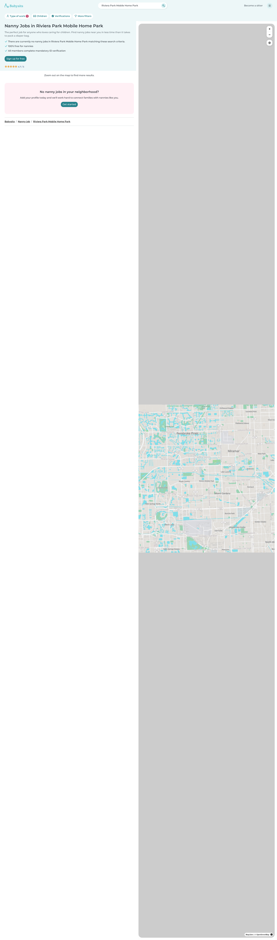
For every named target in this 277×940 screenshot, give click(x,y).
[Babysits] (14, 5)
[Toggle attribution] (271, 934)
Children (41, 16)
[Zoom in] (269, 29)
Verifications (62, 16)
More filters (84, 16)
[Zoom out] (269, 35)
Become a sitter (253, 5)
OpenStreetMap (262, 934)
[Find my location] (269, 43)
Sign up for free (15, 58)
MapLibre (249, 934)
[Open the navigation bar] (269, 5)
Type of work (18, 16)
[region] (206, 481)
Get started (69, 104)
